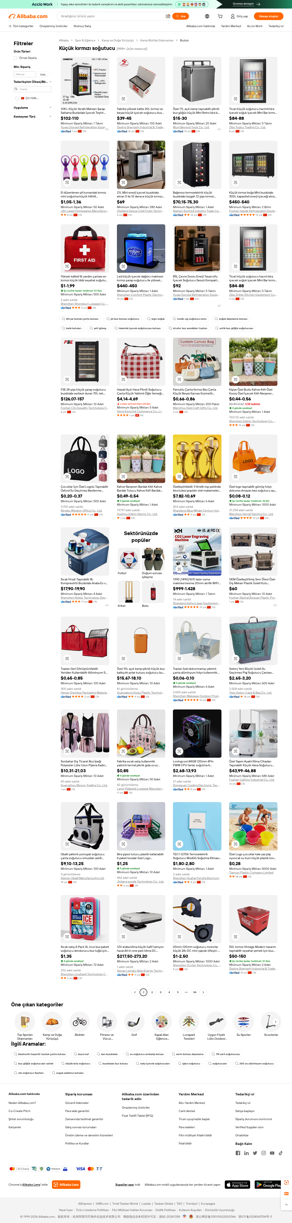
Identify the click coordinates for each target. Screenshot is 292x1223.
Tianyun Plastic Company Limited (251, 872)
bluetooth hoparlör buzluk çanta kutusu (42, 1054)
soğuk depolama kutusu (233, 318)
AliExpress (85, 1203)
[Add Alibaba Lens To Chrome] (66, 1184)
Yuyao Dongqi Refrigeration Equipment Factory (85, 127)
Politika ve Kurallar (77, 1143)
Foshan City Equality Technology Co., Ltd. (85, 408)
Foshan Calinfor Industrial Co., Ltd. (251, 779)
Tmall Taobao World (125, 1203)
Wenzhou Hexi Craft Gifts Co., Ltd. (195, 408)
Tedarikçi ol (242, 1103)
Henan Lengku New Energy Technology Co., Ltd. (141, 970)
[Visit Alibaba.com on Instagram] (263, 1153)
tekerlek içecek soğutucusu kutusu (140, 328)
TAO (179, 1203)
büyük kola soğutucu (78, 1063)
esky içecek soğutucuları (155, 1063)
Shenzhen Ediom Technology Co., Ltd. (253, 421)
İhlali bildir (185, 1143)
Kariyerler (15, 1127)
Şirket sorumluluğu (21, 1119)
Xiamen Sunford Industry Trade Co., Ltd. (197, 211)
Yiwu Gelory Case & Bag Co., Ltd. (250, 692)
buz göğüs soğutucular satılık (35, 1063)
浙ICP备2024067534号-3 (255, 1216)
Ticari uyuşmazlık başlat (194, 1119)
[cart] (221, 17)
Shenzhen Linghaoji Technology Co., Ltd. (85, 974)
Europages (208, 1203)
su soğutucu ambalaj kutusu (147, 1054)
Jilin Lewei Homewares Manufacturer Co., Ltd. (85, 211)
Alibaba (64, 40)
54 (194, 992)
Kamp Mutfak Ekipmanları (157, 40)
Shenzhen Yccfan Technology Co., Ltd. (197, 965)
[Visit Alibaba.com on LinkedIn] (246, 1153)
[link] (286, 1182)
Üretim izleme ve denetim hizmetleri (89, 1135)
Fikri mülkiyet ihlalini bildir (195, 1135)
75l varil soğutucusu (228, 1054)
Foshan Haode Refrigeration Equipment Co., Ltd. (253, 211)
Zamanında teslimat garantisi (84, 1119)
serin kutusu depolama (190, 1054)
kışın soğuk (158, 318)
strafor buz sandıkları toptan (190, 328)
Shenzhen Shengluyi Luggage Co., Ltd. (85, 303)
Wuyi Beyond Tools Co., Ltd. (191, 127)
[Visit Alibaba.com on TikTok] (280, 1153)
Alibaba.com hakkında (24, 1094)
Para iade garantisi (77, 1111)
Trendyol (191, 1203)
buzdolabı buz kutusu (115, 1063)
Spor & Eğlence (85, 40)
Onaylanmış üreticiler (136, 1107)
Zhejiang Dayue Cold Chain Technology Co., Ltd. (141, 211)
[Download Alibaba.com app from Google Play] (269, 1184)
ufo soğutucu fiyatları (31, 1072)
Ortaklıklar (242, 1135)
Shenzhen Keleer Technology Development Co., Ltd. (85, 597)
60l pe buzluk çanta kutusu (82, 318)
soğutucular (219, 1063)
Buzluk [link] (184, 40)
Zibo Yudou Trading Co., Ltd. (247, 127)
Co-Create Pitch (19, 1111)
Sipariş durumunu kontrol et (253, 1119)
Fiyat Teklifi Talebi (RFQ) (137, 1115)
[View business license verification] (185, 1216)
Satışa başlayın (245, 1111)
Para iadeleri (187, 1127)
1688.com (102, 1203)
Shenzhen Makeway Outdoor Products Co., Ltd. (197, 696)
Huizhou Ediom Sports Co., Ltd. (137, 514)
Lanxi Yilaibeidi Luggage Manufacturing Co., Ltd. (141, 788)
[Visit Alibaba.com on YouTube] (272, 1153)
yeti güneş (100, 328)
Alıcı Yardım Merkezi (192, 1103)
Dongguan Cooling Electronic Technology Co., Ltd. (197, 785)
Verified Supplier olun (249, 1127)
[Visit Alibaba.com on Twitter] (255, 1153)
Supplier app (124, 1184)
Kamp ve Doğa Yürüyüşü (118, 40)
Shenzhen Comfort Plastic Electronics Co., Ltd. (141, 294)
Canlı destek (187, 1111)
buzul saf (83, 1054)
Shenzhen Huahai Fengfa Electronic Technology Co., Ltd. (197, 878)
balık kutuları (73, 328)
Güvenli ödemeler (77, 1103)
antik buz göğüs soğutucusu (236, 328)
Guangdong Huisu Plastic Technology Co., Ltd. (141, 692)
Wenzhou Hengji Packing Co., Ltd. (251, 514)
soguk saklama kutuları (70, 1072)
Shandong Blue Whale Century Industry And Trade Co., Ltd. (197, 510)
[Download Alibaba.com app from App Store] (237, 1184)
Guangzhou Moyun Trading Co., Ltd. (84, 785)
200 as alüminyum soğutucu (256, 1063)
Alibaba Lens (31, 1184)
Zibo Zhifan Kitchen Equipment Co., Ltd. (253, 294)
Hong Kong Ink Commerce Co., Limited (141, 411)
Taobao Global (163, 1203)
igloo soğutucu (191, 1063)
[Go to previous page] (135, 992)
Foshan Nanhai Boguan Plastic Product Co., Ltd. (253, 597)
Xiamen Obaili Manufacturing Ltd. (82, 878)
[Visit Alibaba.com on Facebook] (237, 1153)
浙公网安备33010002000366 (216, 1216)
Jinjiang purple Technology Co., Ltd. (140, 881)
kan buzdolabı (109, 1054)
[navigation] (32, 517)
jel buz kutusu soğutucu (125, 318)
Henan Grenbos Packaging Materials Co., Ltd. (85, 692)
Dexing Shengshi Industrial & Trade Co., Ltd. (141, 127)
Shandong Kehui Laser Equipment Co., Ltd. (197, 603)
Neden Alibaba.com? (22, 1103)
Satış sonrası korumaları (80, 1127)
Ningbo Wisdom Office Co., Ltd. (81, 510)
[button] (168, 16)
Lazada (146, 1203)
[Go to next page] (203, 992)
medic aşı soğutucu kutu (191, 318)
